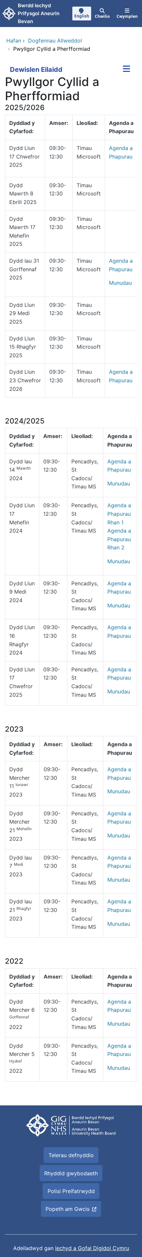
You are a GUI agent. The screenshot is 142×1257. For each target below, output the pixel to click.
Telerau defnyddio (71, 1155)
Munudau (120, 282)
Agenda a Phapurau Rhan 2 (119, 539)
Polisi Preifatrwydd (71, 1191)
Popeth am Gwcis (67, 1209)
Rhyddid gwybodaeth (71, 1173)
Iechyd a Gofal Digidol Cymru (92, 1248)
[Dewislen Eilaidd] (126, 69)
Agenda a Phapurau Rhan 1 (119, 513)
